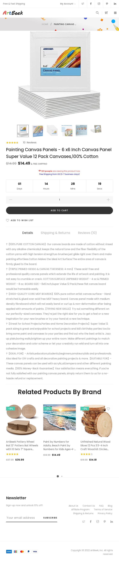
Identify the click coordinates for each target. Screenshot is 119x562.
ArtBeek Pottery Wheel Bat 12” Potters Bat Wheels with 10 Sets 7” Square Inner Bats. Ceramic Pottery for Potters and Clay (22, 451)
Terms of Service (103, 509)
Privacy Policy (105, 513)
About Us (74, 505)
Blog (110, 505)
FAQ (101, 505)
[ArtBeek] (31, 13)
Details (27, 233)
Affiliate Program (80, 509)
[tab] (27, 233)
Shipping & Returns (55, 233)
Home (45, 24)
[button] (33, 409)
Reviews (86, 233)
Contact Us (89, 505)
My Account (66, 3)
